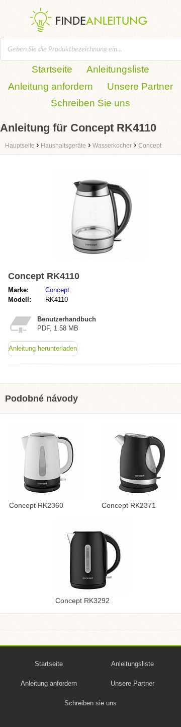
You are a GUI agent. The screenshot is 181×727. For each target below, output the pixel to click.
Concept (57, 290)
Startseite (52, 69)
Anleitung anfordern (50, 86)
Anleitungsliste (117, 69)
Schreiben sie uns (90, 703)
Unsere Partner (140, 86)
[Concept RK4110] (100, 262)
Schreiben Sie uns (90, 103)
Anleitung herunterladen (43, 348)
